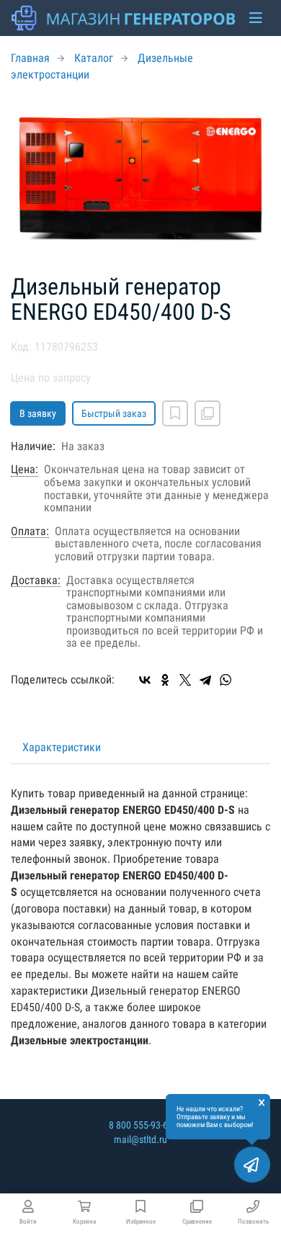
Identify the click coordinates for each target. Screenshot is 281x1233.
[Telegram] (205, 680)
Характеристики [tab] (61, 747)
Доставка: (36, 580)
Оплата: (30, 531)
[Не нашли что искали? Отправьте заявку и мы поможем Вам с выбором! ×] (252, 1165)
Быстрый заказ (113, 413)
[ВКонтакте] (144, 680)
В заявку (37, 413)
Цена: (24, 469)
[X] (185, 680)
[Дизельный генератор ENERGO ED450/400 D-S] (140, 179)
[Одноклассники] (165, 680)
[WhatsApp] (225, 680)
